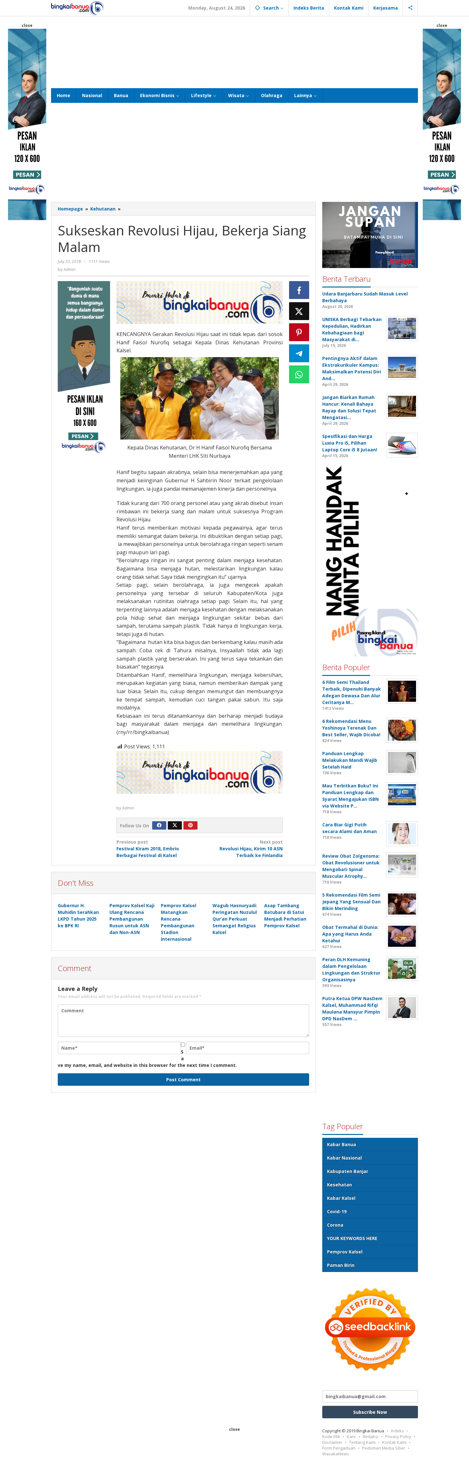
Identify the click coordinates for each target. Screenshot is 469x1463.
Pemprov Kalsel (344, 1252)
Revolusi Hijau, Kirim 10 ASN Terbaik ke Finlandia (251, 848)
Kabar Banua (341, 1144)
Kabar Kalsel (341, 1198)
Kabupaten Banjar (347, 1171)
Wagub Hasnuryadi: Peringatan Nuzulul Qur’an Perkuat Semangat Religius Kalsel (234, 918)
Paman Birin (340, 1265)
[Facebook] (159, 825)
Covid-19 (336, 1211)
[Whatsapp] (299, 374)
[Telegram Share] (299, 353)
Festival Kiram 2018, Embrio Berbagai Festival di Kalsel (147, 848)
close (27, 25)
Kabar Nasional (344, 1158)
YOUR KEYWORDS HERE (352, 1238)
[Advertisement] (234, 51)
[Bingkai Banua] (77, 8)
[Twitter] (175, 825)
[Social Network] (410, 8)
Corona (335, 1225)
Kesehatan (339, 1185)
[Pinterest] (190, 825)
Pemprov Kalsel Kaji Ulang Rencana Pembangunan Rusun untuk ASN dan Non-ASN (131, 918)
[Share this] (299, 290)
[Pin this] (299, 332)
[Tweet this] (299, 311)
